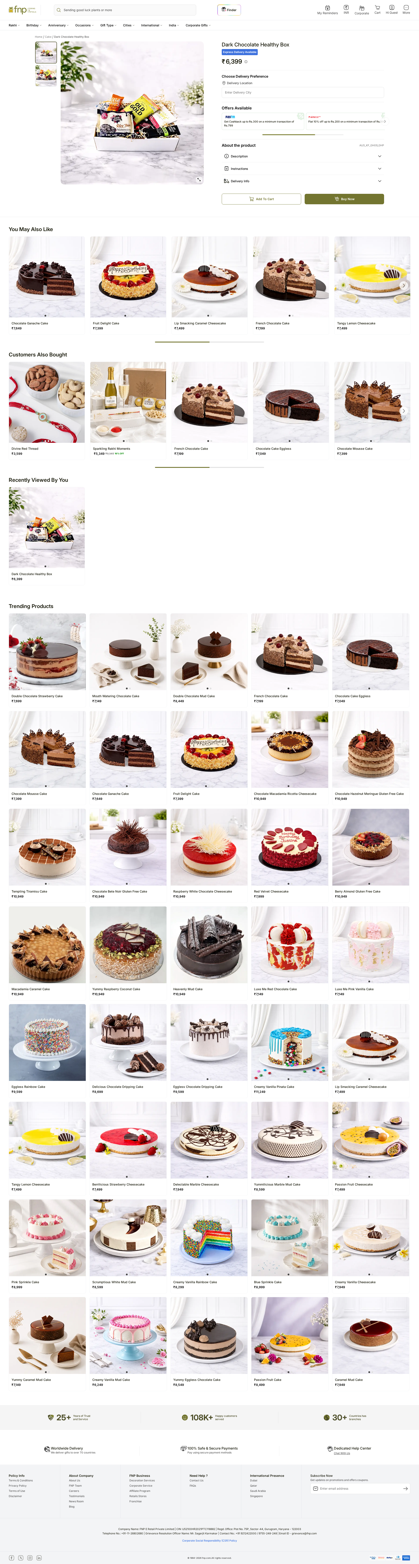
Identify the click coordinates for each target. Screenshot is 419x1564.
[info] (246, 62)
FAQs (193, 1485)
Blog (71, 1506)
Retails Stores (137, 1496)
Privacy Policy (18, 1485)
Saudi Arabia (258, 1490)
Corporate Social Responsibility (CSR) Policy (209, 1540)
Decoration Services (142, 1480)
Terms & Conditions (21, 1480)
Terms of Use (17, 1490)
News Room (76, 1501)
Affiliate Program (139, 1490)
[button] (14, 25)
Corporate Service (140, 1485)
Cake (49, 37)
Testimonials (76, 1496)
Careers (74, 1490)
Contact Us (196, 1480)
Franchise (135, 1501)
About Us (74, 1480)
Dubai (253, 1480)
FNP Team (75, 1485)
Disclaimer (15, 1496)
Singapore (256, 1496)
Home (39, 37)
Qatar (253, 1485)
